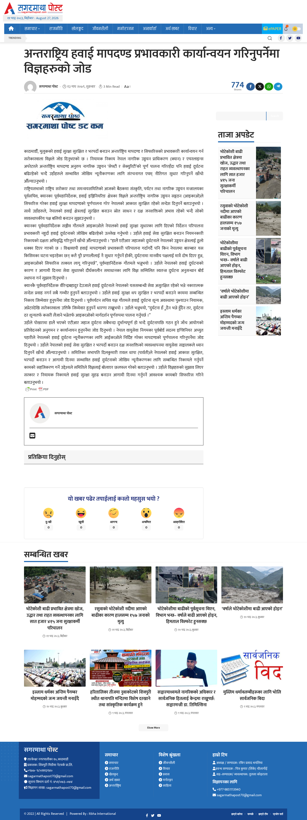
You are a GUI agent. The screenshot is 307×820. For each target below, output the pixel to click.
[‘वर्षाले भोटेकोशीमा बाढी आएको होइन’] (268, 295)
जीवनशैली (168, 763)
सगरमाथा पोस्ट (48, 87)
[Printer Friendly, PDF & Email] (37, 389)
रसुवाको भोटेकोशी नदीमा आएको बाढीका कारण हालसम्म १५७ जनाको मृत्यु (234, 217)
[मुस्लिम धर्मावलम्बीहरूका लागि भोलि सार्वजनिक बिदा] (252, 668)
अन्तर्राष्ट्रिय (114, 785)
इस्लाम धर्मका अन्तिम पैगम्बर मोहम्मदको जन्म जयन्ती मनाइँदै (232, 320)
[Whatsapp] (269, 87)
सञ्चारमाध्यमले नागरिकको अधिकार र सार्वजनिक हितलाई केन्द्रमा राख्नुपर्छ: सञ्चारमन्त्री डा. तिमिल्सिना (186, 699)
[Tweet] (259, 87)
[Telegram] (278, 87)
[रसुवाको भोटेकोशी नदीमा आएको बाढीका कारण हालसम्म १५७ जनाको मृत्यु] (268, 218)
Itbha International (102, 814)
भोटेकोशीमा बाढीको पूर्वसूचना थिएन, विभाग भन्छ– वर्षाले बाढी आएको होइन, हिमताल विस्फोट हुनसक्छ (233, 260)
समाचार (113, 763)
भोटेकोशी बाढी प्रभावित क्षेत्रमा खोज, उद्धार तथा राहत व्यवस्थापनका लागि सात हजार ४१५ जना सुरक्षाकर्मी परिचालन (235, 171)
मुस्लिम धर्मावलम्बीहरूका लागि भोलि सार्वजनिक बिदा (252, 695)
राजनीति (113, 769)
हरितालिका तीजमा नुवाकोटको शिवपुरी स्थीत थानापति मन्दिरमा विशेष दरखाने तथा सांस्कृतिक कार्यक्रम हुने (120, 699)
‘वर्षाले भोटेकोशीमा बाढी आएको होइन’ (234, 294)
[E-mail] (32, 437)
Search (275, 116)
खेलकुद (113, 774)
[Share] (250, 87)
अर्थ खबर (114, 780)
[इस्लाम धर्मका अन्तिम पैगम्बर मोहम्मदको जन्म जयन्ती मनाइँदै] (268, 320)
